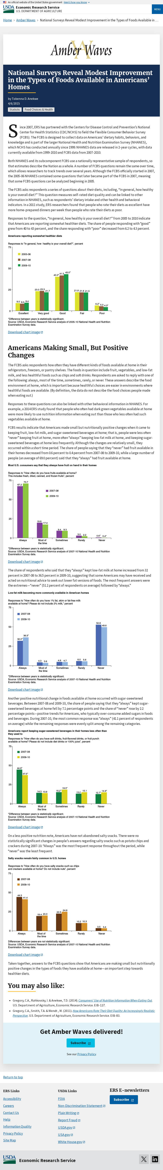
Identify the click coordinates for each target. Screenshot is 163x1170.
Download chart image (24, 332)
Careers (8, 1106)
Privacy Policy (86, 1054)
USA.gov (64, 1134)
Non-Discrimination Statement (80, 1106)
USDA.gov (65, 1127)
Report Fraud (67, 1120)
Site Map (9, 1140)
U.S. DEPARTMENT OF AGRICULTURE (39, 11)
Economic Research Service (37, 7)
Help (6, 1119)
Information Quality (17, 1126)
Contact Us (11, 1113)
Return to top (13, 1077)
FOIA (61, 1099)
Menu (157, 9)
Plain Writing (67, 1113)
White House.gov (70, 1142)
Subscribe (78, 1043)
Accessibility (12, 1099)
